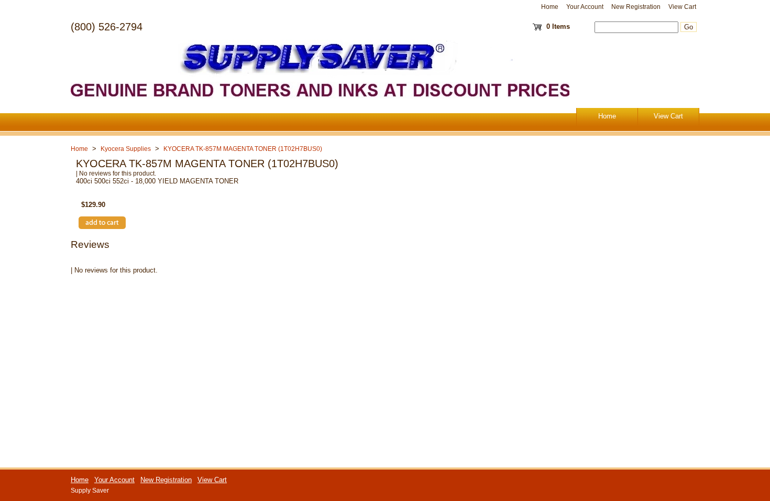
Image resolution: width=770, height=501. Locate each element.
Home (549, 6)
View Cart (682, 6)
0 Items (558, 26)
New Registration (636, 6)
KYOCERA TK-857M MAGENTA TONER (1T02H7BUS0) (242, 149)
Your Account (584, 6)
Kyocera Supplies (126, 149)
